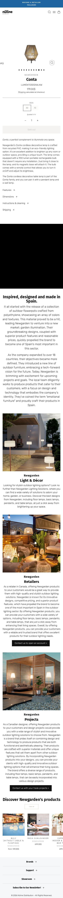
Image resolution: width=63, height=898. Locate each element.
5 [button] (29, 70)
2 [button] (22, 70)
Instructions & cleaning (14, 203)
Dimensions (8, 196)
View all (31, 807)
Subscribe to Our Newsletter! (27, 887)
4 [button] (27, 70)
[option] (31, 4)
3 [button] (24, 70)
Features (7, 190)
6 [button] (31, 70)
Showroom (27, 879)
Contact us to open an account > (31, 643)
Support (30, 870)
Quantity (31, 115)
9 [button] (39, 70)
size (31, 103)
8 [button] (36, 70)
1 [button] (19, 70)
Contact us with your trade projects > (31, 788)
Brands (30, 861)
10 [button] (42, 70)
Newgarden (31, 75)
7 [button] (34, 70)
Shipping (22, 92)
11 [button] (44, 70)
